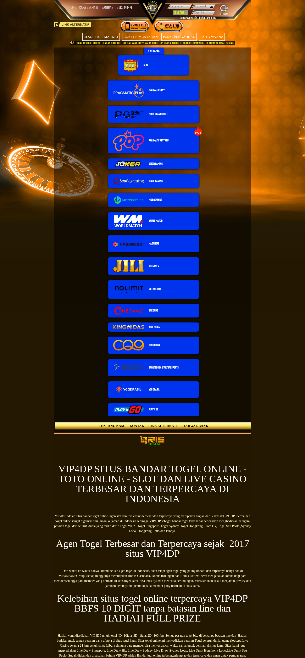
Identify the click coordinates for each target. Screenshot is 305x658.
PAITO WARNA (211, 37)
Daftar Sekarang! (207, 18)
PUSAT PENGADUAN (179, 37)
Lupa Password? (189, 18)
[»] (72, 24)
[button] (154, 51)
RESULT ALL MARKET (101, 37)
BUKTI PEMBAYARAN (140, 37)
